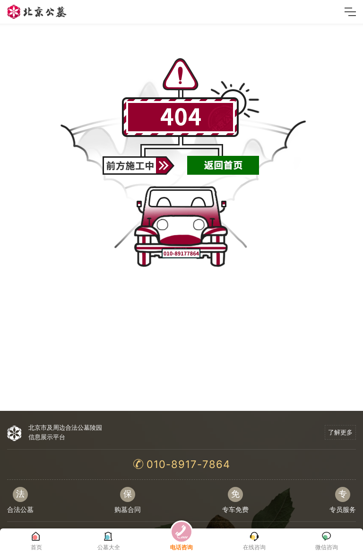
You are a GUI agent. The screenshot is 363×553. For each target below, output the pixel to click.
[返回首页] (223, 162)
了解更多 (340, 432)
